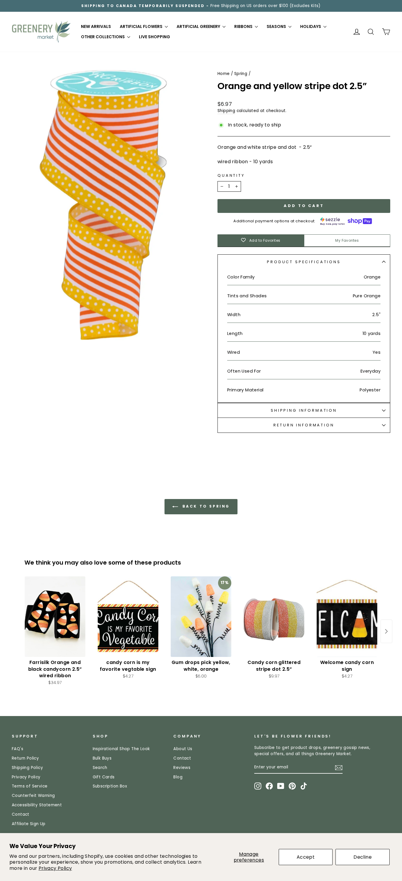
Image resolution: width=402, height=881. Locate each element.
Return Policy (25, 758)
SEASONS (277, 26)
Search (100, 767)
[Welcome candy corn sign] (347, 616)
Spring (240, 73)
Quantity (231, 175)
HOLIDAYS (311, 26)
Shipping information (304, 410)
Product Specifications (303, 261)
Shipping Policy (27, 767)
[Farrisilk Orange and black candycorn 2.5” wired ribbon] (55, 616)
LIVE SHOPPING (154, 37)
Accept (306, 857)
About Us (182, 749)
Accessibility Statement (37, 805)
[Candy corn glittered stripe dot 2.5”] (274, 616)
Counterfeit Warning (33, 795)
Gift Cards (104, 777)
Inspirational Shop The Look (121, 749)
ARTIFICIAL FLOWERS (141, 26)
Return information (303, 425)
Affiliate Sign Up (29, 824)
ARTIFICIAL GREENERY (199, 26)
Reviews (181, 767)
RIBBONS (243, 26)
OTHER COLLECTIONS (103, 37)
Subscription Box (110, 786)
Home (223, 73)
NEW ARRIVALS (96, 26)
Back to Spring (205, 506)
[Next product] (386, 631)
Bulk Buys (102, 758)
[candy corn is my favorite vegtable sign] (128, 616)
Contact (20, 814)
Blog (177, 777)
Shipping (226, 111)
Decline (362, 857)
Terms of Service (29, 786)
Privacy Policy (55, 868)
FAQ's (17, 749)
